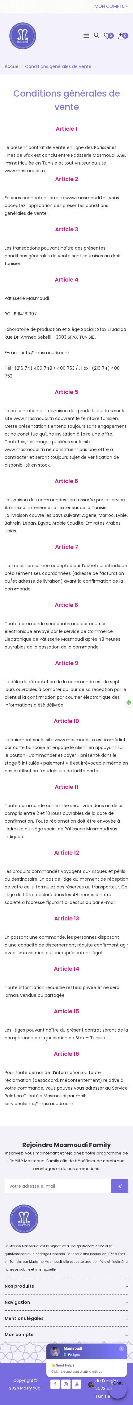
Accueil (12, 66)
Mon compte (110, 6)
